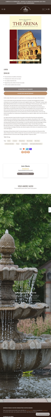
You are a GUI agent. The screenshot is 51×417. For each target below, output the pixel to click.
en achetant (45, 410)
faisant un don (29, 410)
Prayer (17, 143)
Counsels (15, 140)
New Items (37, 140)
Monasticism (22, 140)
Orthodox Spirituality (9, 143)
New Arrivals (29, 140)
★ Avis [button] (49, 209)
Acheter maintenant (25, 93)
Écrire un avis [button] (25, 173)
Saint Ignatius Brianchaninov (36, 143)
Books (9, 140)
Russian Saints (25, 143)
